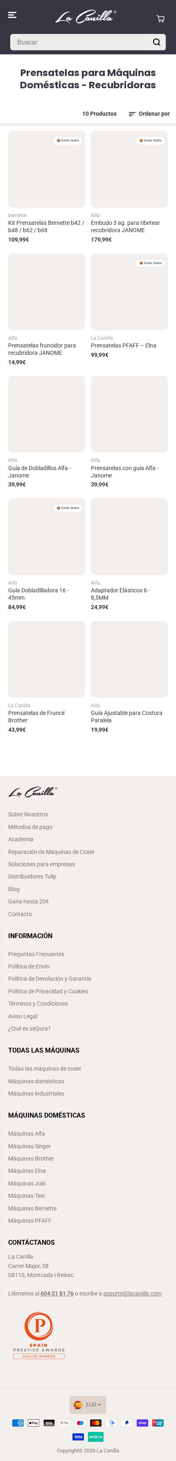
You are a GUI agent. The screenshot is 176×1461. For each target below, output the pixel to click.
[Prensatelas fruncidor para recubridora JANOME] (46, 291)
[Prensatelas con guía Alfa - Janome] (129, 414)
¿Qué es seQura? (29, 1028)
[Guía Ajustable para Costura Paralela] (129, 659)
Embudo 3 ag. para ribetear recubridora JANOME (125, 226)
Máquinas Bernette (32, 1208)
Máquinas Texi (26, 1195)
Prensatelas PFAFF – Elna (123, 345)
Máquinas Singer (29, 1146)
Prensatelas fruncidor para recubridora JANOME (42, 349)
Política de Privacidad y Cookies (48, 991)
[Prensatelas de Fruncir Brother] (46, 659)
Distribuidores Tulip (32, 876)
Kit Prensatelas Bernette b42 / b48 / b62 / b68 (46, 226)
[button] (13, 15)
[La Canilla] (86, 18)
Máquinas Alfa (26, 1133)
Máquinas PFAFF (30, 1220)
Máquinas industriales (36, 1093)
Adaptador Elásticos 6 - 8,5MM (120, 594)
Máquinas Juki (26, 1183)
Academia (21, 839)
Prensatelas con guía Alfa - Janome (124, 472)
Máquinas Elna (27, 1170)
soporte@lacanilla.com (132, 1293)
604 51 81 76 (57, 1293)
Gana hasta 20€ (28, 901)
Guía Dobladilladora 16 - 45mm (38, 594)
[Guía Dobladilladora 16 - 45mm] (46, 536)
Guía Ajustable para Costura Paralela (126, 717)
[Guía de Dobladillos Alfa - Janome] (46, 414)
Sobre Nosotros (28, 814)
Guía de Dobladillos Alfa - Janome (39, 472)
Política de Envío (29, 966)
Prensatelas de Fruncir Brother (36, 717)
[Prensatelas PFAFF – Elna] (129, 291)
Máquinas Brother (31, 1158)
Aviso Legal (22, 1016)
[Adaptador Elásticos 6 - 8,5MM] (129, 536)
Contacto (20, 914)
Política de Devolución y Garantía (49, 978)
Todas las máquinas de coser (44, 1068)
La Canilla (108, 1451)
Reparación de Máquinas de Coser (51, 852)
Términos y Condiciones (38, 1003)
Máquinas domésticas (36, 1081)
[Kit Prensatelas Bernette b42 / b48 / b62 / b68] (46, 169)
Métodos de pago (30, 827)
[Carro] (160, 18)
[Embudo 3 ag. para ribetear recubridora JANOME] (129, 169)
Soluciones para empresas (41, 864)
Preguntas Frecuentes (36, 954)
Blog (14, 889)
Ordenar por (154, 113)
